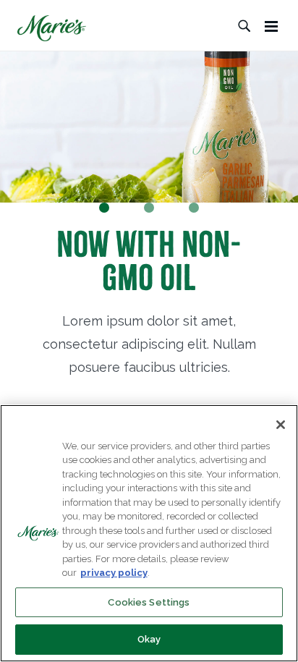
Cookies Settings (149, 602)
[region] (149, 533)
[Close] (281, 425)
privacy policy (114, 572)
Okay (149, 639)
